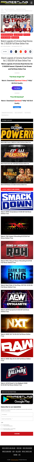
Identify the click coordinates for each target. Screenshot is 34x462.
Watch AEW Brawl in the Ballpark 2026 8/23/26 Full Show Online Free (14, 384)
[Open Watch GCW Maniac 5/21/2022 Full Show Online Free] (17, 174)
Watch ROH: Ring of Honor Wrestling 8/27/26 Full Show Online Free (16, 261)
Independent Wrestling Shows (6, 34)
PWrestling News (14, 459)
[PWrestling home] (14, 2)
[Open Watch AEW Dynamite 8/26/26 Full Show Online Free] (17, 299)
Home (2, 9)
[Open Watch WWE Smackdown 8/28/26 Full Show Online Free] (17, 201)
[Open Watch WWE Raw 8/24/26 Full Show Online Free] (17, 348)
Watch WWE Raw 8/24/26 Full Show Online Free (16, 359)
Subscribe (17, 433)
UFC (19, 454)
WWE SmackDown (27, 448)
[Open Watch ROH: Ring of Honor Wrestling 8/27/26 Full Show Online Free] (17, 250)
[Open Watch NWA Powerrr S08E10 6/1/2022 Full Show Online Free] (17, 132)
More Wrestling (27, 34)
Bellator (18, 451)
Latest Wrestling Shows (11, 189)
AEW (13, 451)
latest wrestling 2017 (18, 34)
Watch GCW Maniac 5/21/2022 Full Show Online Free (14, 184)
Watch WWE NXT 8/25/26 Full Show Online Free (15, 335)
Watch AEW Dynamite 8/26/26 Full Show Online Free (15, 310)
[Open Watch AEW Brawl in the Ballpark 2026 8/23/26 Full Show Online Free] (17, 372)
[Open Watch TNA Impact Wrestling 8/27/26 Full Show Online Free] (17, 225)
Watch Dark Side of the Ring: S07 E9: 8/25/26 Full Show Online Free (17, 286)
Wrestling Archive (15, 37)
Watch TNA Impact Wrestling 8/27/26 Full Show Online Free (15, 237)
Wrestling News (6, 451)
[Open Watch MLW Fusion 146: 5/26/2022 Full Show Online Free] (17, 153)
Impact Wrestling (27, 451)
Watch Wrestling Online (9, 9)
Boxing (15, 454)
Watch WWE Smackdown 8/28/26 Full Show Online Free (16, 212)
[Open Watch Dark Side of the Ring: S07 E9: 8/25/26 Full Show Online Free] (17, 274)
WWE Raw (19, 448)
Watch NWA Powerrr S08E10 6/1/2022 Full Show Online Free (16, 142)
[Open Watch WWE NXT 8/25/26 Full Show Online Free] (17, 323)
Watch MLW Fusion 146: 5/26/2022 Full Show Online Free (15, 163)
